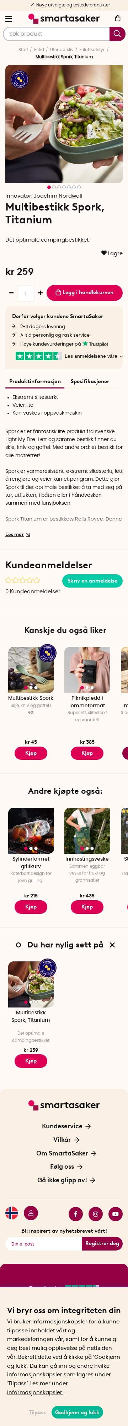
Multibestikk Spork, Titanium (30, 1016)
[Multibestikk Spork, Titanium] (31, 984)
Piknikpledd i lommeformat (87, 702)
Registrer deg (102, 1243)
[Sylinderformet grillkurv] (31, 831)
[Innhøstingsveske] (87, 831)
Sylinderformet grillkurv (30, 863)
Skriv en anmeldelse (92, 581)
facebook (73, 1214)
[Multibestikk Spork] (31, 670)
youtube (113, 1214)
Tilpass (37, 1412)
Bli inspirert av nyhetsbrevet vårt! (64, 1231)
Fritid (39, 50)
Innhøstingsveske (87, 859)
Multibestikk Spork (30, 698)
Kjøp (31, 753)
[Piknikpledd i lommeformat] (87, 670)
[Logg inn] (28, 1214)
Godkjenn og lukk (77, 1412)
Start (23, 50)
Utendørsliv (62, 50)
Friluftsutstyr (92, 50)
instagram (93, 1214)
